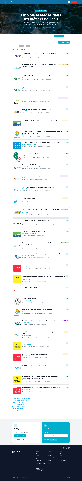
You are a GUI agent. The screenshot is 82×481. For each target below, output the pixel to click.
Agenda (37, 455)
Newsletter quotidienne (40, 453)
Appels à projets (39, 466)
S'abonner (74, 2)
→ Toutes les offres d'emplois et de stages (21, 398)
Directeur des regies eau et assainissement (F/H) (35, 343)
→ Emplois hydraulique (17, 410)
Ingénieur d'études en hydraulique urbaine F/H (34, 87)
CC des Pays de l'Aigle (26, 300)
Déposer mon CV (21, 435)
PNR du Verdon (25, 155)
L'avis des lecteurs (63, 460)
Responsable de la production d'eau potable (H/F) (35, 265)
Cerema (23, 134)
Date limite (67, 35)
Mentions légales (66, 477)
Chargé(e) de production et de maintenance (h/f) (35, 354)
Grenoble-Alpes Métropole (27, 279)
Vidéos (37, 458)
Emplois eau (50, 453)
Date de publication (59, 35)
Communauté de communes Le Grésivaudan (31, 166)
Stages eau (50, 455)
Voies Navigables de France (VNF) (29, 121)
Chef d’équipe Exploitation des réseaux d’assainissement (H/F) (39, 53)
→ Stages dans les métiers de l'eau (19, 402)
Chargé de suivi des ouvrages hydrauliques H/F (35, 231)
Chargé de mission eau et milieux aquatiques (34, 153)
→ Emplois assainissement (17, 412)
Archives (61, 462)
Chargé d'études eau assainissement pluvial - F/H (35, 220)
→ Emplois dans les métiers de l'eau (19, 400)
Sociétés (49, 460)
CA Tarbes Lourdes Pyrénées (28, 55)
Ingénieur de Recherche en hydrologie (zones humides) (37, 309)
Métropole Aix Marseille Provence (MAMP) (31, 222)
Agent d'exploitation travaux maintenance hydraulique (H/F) (38, 187)
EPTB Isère (24, 246)
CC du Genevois (25, 99)
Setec (23, 77)
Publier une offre (65, 42)
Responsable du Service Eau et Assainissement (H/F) (36, 365)
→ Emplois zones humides (17, 408)
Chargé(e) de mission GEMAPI (30, 287)
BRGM (23, 177)
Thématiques (38, 460)
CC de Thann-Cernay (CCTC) (28, 366)
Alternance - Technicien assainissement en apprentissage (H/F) (39, 98)
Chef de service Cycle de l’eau (30, 298)
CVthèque (50, 458)
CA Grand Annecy (25, 188)
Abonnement (62, 453)
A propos (45, 2)
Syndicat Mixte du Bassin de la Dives (30, 212)
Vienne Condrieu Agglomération (29, 255)
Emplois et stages (51, 457)
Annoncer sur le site (64, 457)
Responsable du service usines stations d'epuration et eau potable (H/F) (41, 254)
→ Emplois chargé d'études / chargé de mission (22, 413)
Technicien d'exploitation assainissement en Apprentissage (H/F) (39, 320)
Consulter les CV (21, 439)
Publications (38, 457)
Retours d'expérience (40, 464)
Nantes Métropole (26, 110)
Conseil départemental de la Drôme (29, 144)
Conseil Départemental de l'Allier (29, 335)
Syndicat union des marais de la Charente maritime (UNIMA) (34, 67)
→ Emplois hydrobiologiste (17, 415)
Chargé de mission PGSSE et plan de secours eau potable (37, 164)
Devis (61, 455)
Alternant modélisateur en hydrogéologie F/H (34, 176)
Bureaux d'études (51, 462)
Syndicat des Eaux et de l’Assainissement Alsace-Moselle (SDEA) (35, 199)
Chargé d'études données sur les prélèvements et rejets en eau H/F (40, 120)
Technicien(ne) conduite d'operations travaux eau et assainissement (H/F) (42, 387)
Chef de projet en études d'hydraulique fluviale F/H (36, 75)
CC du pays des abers (26, 322)
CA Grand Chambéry (26, 266)
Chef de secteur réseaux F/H (29, 198)
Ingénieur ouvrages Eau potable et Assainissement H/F (36, 109)
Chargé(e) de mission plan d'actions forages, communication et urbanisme (42, 142)
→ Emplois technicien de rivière (18, 404)
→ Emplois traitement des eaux (18, 406)
